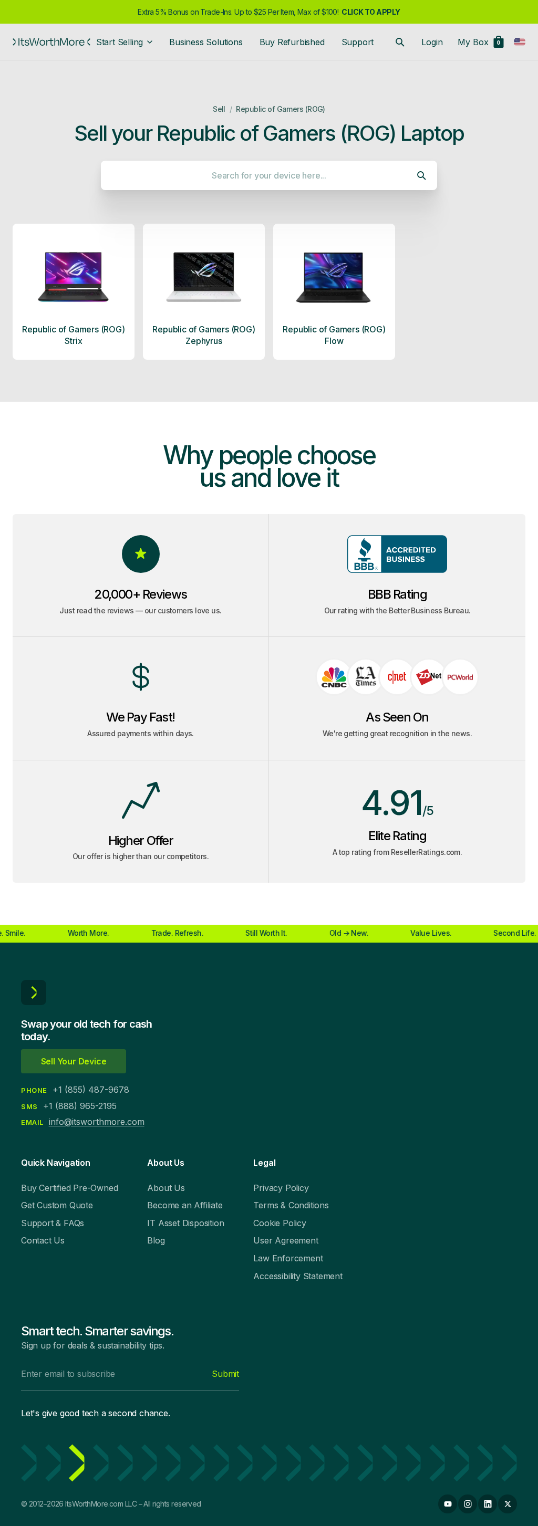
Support (358, 42)
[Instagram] (467, 1503)
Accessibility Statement (297, 1276)
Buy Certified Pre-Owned (69, 1188)
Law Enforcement (288, 1258)
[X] (507, 1503)
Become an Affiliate (184, 1205)
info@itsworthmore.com (96, 1121)
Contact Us (43, 1240)
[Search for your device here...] (399, 42)
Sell (219, 108)
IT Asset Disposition (185, 1223)
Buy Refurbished (292, 42)
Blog (155, 1240)
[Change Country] (519, 42)
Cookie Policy (279, 1223)
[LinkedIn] (487, 1503)
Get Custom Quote (57, 1205)
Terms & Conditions (290, 1205)
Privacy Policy (280, 1188)
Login (432, 42)
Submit (225, 1373)
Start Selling (119, 42)
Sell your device (74, 1061)
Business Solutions (205, 42)
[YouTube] (447, 1503)
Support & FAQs (52, 1223)
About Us (165, 1188)
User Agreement (285, 1240)
